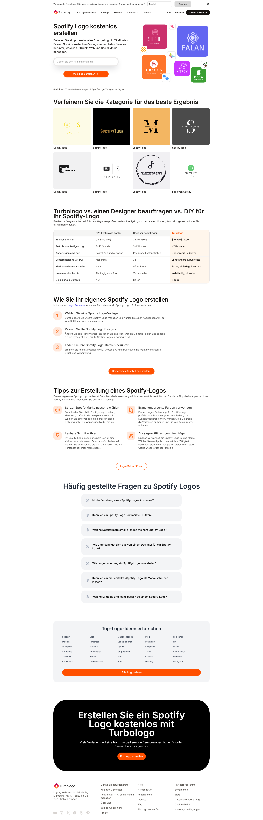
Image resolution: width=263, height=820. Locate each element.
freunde (94, 647)
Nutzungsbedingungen (187, 809)
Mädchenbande (125, 637)
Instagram (178, 661)
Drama (176, 647)
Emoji (120, 661)
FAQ (140, 804)
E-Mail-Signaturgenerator (115, 785)
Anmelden (180, 13)
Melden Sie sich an (198, 13)
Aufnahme (67, 652)
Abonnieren (95, 652)
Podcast (66, 637)
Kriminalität (67, 661)
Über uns (106, 803)
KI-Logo (105, 13)
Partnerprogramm (185, 785)
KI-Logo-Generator (111, 789)
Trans (148, 652)
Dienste (142, 799)
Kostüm (93, 657)
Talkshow (66, 657)
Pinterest (94, 642)
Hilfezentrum (145, 789)
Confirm (183, 4)
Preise (104, 813)
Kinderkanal (179, 652)
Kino (120, 657)
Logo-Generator (77, 305)
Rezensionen (145, 794)
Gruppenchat (124, 652)
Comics (149, 657)
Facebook (150, 647)
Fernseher (178, 637)
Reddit (121, 647)
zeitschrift (67, 647)
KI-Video (118, 13)
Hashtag (149, 661)
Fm (174, 642)
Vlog (92, 637)
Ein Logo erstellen (131, 756)
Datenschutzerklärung (187, 799)
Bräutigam (150, 642)
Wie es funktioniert (111, 808)
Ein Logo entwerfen (86, 13)
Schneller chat (125, 642)
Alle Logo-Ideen (132, 672)
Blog (147, 637)
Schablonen (181, 789)
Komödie (177, 657)
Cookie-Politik (182, 804)
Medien (66, 642)
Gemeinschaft (96, 661)
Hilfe (140, 785)
